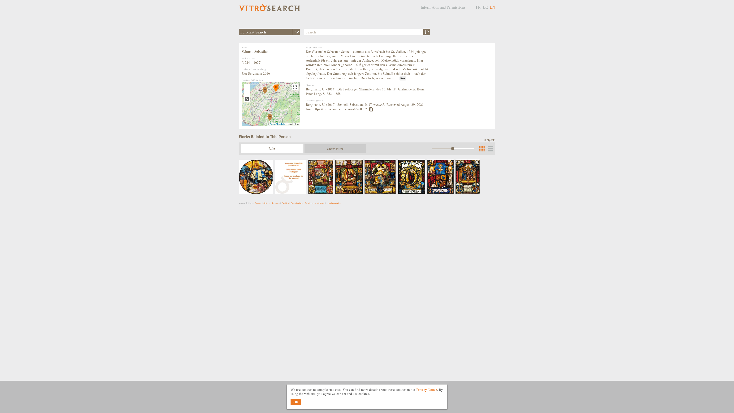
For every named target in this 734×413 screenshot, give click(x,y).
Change (296, 32)
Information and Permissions (443, 7)
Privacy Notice (426, 389)
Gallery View (490, 148)
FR (478, 7)
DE (485, 7)
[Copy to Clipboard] (371, 109)
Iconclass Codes (333, 203)
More (402, 78)
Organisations (297, 203)
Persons (275, 203)
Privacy (258, 203)
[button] (265, 91)
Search (426, 32)
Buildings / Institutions (314, 203)
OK (295, 402)
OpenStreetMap (278, 124)
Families (285, 203)
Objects (266, 203)
